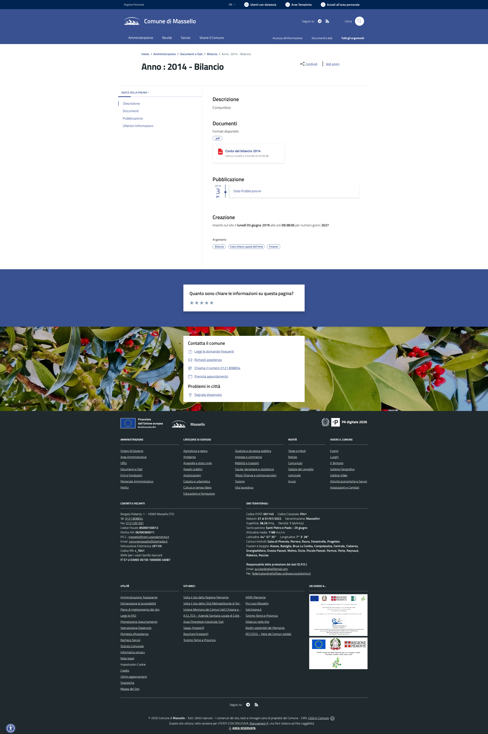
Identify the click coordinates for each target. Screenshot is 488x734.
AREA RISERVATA (244, 728)
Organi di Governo (131, 451)
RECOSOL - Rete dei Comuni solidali (268, 634)
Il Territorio (336, 463)
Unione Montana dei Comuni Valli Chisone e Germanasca (219, 609)
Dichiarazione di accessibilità (138, 603)
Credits (124, 670)
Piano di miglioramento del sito (139, 609)
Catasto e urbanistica (196, 481)
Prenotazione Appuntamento (138, 621)
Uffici (123, 463)
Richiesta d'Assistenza (134, 634)
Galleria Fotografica (342, 469)
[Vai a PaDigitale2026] (344, 422)
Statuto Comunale (132, 646)
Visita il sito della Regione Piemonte (206, 597)
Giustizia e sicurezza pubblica (253, 451)
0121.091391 (135, 523)
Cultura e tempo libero (197, 487)
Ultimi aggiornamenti (133, 676)
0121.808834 (134, 518)
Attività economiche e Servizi (348, 481)
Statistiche (127, 682)
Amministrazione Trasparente (138, 597)
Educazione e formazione (199, 493)
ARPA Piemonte (256, 597)
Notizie (292, 457)
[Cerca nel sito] (359, 21)
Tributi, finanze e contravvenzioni (255, 475)
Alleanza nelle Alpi (257, 621)
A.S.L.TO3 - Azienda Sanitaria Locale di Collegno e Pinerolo (220, 615)
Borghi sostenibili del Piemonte (265, 627)
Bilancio (212, 54)
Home (145, 54)
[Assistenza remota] (332, 718)
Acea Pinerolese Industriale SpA (203, 621)
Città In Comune (318, 718)
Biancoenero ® (259, 723)
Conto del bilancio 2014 (243, 151)
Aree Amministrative (133, 457)
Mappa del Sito (129, 689)
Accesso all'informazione (288, 38)
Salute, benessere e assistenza (254, 469)
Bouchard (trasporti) (195, 634)
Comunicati (295, 463)
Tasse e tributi (297, 451)
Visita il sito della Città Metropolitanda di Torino (213, 603)
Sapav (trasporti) (193, 627)
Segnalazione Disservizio (135, 627)
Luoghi (334, 457)
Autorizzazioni (192, 475)
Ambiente (189, 457)
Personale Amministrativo (136, 481)
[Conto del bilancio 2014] (220, 152)
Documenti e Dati (191, 54)
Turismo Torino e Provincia (199, 640)
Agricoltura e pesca (195, 451)
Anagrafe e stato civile (197, 463)
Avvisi (292, 481)
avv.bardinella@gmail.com (271, 569)
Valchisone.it (254, 609)
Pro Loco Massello (257, 603)
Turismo (240, 481)
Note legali (127, 658)
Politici (124, 487)
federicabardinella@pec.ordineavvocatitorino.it (281, 573)
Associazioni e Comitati (344, 487)
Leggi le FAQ (128, 615)
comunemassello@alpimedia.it (148, 541)
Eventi (334, 451)
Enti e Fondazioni (131, 475)
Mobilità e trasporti (247, 463)
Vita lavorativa (244, 487)
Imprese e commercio (248, 457)
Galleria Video (338, 475)
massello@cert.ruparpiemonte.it (148, 537)
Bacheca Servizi (130, 640)
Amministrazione (164, 54)
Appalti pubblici (192, 469)
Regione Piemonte (134, 4)
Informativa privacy (132, 652)
